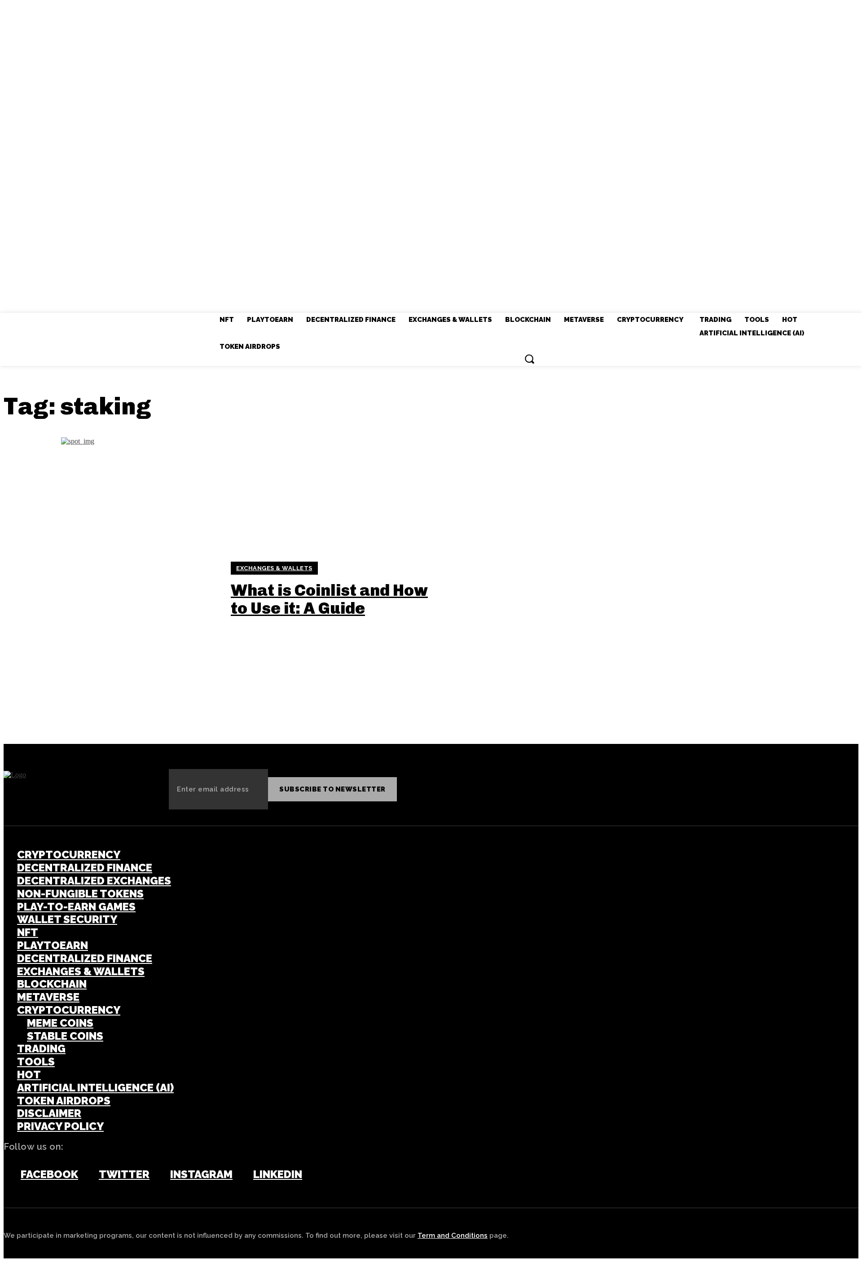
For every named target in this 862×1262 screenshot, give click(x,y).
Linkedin (277, 1174)
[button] (529, 358)
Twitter (124, 1174)
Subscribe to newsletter (332, 789)
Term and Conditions (453, 1235)
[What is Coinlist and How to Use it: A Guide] (112, 589)
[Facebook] (8, 1175)
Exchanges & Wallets (274, 568)
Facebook (49, 1174)
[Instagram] (158, 1175)
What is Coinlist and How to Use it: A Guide (329, 599)
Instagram (201, 1174)
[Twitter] (86, 1175)
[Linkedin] (241, 1175)
